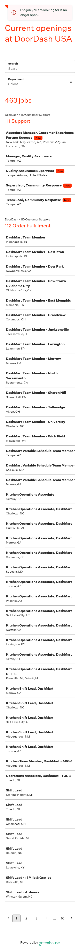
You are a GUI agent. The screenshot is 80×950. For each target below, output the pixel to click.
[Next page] (71, 918)
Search (13, 63)
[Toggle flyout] (71, 82)
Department (16, 79)
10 (62, 918)
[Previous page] (8, 918)
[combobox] (8, 84)
